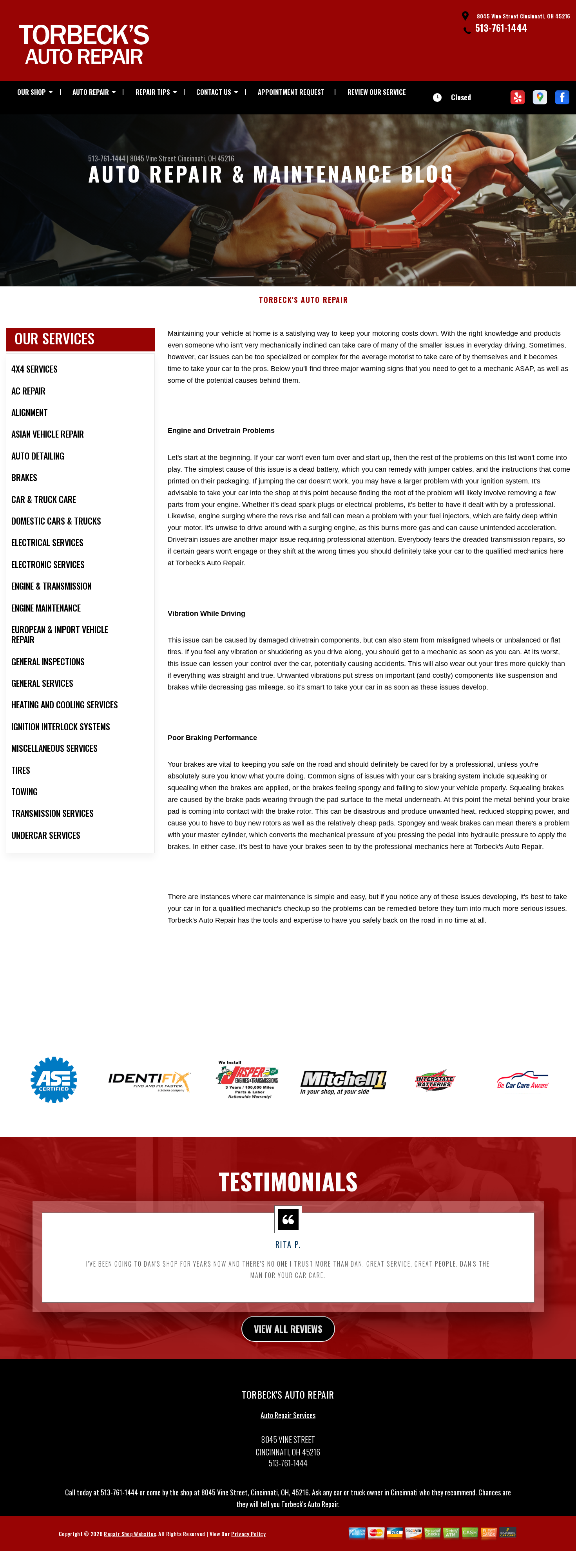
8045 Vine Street (153, 158)
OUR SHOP (31, 92)
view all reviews (288, 1328)
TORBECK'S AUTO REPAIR (303, 300)
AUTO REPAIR (90, 92)
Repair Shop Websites (130, 1533)
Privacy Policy (248, 1533)
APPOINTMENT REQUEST (291, 92)
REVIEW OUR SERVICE (377, 92)
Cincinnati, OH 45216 (206, 158)
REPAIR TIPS (153, 92)
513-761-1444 (501, 27)
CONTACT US (213, 92)
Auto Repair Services (288, 1415)
